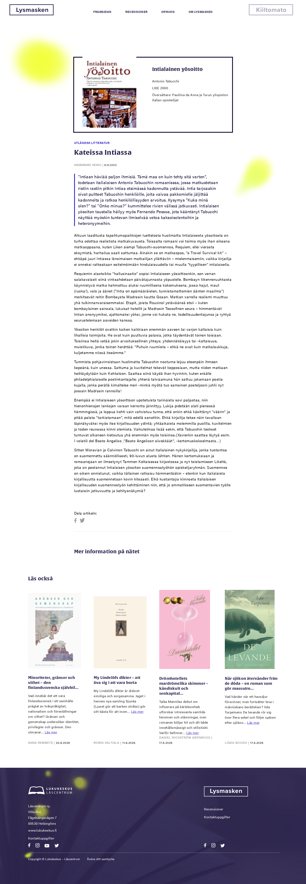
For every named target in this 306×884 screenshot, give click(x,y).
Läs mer (51, 732)
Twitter (82, 520)
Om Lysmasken (201, 12)
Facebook (76, 520)
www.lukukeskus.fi (42, 830)
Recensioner (136, 12)
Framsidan (102, 12)
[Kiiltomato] (271, 14)
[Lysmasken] (31, 14)
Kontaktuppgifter (41, 838)
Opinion (168, 12)
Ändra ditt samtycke (100, 859)
